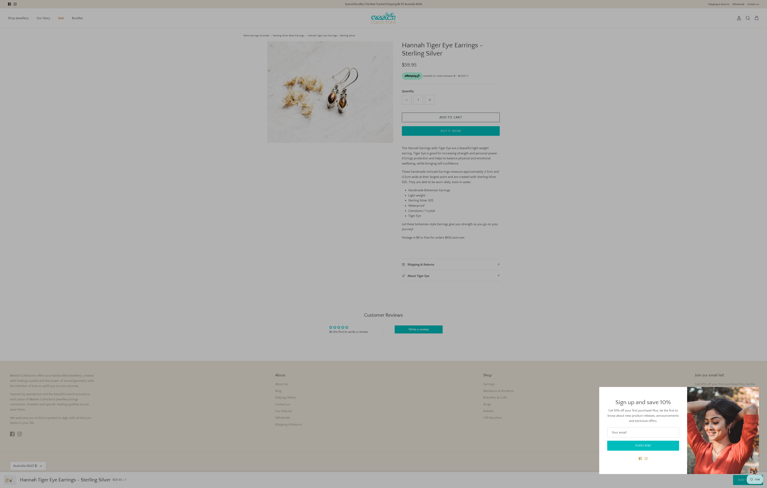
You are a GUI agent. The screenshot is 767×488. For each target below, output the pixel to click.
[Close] (754, 392)
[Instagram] (646, 458)
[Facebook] (640, 458)
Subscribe (643, 445)
